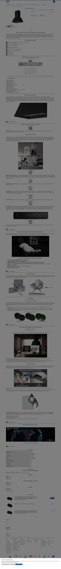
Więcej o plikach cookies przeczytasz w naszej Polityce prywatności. (9, 562)
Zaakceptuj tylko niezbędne (5, 564)
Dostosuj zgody (13, 564)
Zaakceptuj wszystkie (19, 564)
